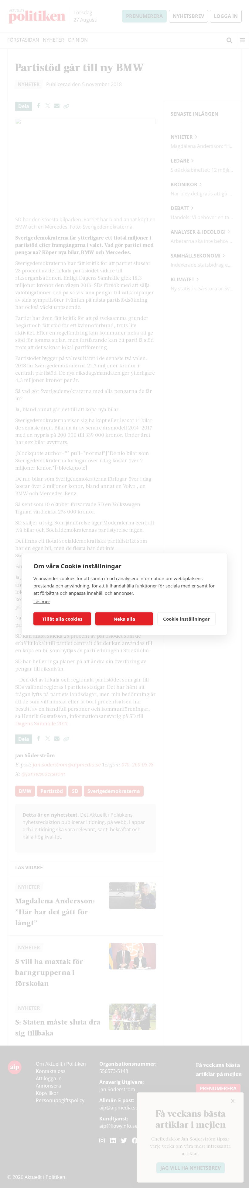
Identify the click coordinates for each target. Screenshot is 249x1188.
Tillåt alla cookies (62, 619)
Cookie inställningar (186, 619)
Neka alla (124, 619)
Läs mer (41, 601)
